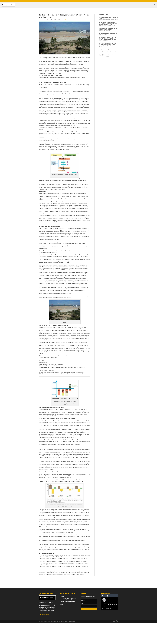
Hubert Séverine (44, 19)
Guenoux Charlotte (102, 30)
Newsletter (142, 1)
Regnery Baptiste (51, 19)
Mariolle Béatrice (102, 45)
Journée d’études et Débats (126, 4)
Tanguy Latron (101, 56)
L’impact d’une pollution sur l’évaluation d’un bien (108, 55)
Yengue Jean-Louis (108, 51)
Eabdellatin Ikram (102, 19)
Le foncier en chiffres (139, 4)
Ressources (148, 4)
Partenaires (148, 1)
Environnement (63, 19)
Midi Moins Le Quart (56, 621)
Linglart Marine (115, 45)
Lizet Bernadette (108, 45)
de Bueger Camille (109, 19)
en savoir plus (43, 614)
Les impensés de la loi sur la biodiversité (108, 33)
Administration (72, 621)
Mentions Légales (64, 621)
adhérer (47, 614)
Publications (109, 4)
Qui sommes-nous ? (125, 1)
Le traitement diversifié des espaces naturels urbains (107, 50)
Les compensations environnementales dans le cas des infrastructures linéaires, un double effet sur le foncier (108, 23)
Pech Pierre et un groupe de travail (105, 25)
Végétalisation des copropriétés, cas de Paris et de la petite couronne (108, 29)
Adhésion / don (134, 1)
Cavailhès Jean (101, 40)
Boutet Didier (101, 51)
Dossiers (116, 4)
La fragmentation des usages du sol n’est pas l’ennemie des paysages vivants (108, 44)
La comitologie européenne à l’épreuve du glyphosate (108, 18)
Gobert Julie (101, 34)
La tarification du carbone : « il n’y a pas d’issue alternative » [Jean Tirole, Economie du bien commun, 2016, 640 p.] (108, 38)
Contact (153, 1)
